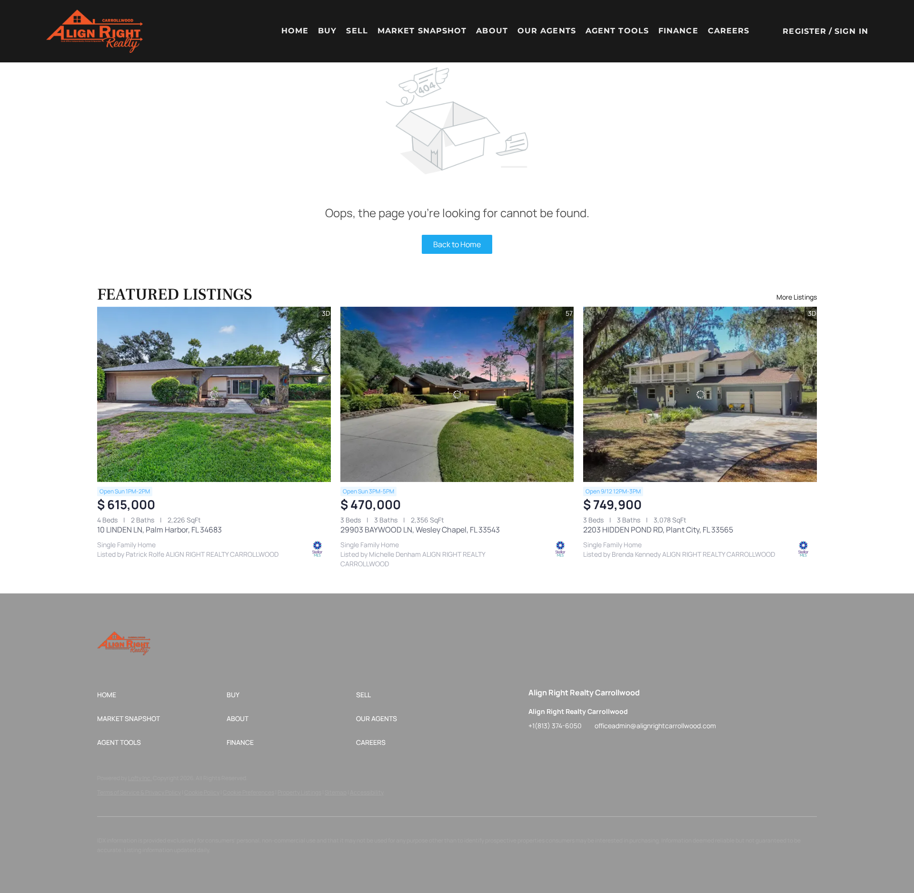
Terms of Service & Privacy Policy (139, 792)
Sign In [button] (851, 31)
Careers (729, 30)
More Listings (796, 296)
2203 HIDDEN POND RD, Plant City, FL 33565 (658, 529)
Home (294, 30)
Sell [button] (357, 30)
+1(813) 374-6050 (555, 725)
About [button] (492, 30)
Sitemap (336, 792)
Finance (678, 30)
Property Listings (299, 792)
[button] (94, 31)
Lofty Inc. (140, 778)
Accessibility (367, 792)
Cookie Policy (201, 792)
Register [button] (804, 31)
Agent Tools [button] (617, 30)
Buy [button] (327, 30)
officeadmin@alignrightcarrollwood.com (655, 725)
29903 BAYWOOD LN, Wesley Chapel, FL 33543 (420, 529)
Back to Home (457, 244)
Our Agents (546, 30)
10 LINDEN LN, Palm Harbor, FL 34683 (159, 529)
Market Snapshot (422, 30)
